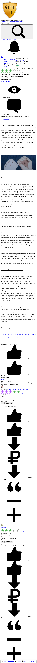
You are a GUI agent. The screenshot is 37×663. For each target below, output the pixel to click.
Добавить (19, 661)
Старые (15, 384)
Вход (2, 57)
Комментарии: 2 (6, 381)
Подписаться (5, 377)
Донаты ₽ (4, 379)
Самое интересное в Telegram (10, 337)
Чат (2, 403)
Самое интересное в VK (8, 334)
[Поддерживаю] (14, 422)
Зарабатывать (5, 119)
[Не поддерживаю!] (14, 436)
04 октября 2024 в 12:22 (8, 81)
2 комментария (5, 343)
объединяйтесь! (18, 20)
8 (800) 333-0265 (21, 60)
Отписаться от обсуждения (9, 383)
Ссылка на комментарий (8, 400)
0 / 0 (3, 376)
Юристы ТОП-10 (9, 60)
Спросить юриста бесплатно (9, 39)
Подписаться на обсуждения (26, 383)
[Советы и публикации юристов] (10, 18)
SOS (5, 66)
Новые (11, 384)
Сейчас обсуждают (10, 61)
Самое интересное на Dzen (26, 334)
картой (30, 477)
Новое (7, 63)
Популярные (4, 384)
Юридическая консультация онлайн (12, 21)
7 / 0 (2, 360)
